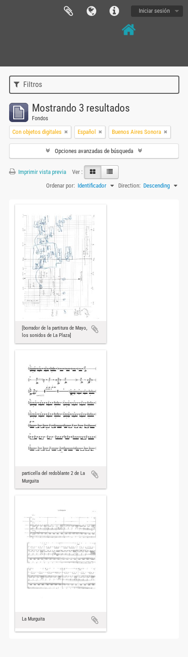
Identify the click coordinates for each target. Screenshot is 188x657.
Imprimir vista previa (41, 171)
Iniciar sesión (154, 10)
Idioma (91, 11)
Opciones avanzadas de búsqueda (94, 151)
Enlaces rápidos (114, 11)
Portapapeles (68, 11)
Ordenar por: (60, 185)
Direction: (129, 185)
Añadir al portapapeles (94, 329)
